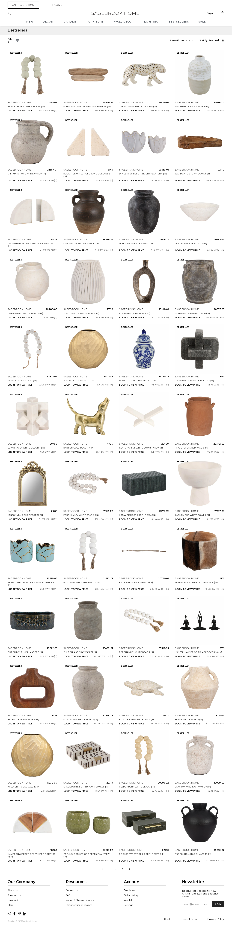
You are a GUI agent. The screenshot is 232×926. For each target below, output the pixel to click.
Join (218, 904)
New (29, 21)
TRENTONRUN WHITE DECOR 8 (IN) (138, 106)
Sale (202, 21)
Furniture (95, 21)
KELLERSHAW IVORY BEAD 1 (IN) (136, 582)
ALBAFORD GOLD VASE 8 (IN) (134, 313)
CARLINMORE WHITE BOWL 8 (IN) (193, 515)
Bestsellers (179, 21)
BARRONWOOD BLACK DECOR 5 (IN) (194, 380)
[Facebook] (14, 913)
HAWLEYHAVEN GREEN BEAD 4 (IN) (26, 106)
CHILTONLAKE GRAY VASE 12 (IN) (80, 652)
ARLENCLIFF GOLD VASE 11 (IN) (79, 380)
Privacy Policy (215, 919)
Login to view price (20, 111)
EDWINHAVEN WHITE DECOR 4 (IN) (26, 448)
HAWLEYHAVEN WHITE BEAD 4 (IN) (81, 582)
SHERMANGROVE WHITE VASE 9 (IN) (27, 174)
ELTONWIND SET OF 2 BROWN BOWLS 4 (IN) (87, 106)
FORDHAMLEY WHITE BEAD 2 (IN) (81, 515)
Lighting (151, 21)
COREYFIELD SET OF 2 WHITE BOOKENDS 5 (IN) (31, 244)
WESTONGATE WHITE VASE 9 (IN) (81, 313)
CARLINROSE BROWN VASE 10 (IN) (81, 243)
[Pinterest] (19, 913)
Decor (48, 21)
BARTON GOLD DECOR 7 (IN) (78, 448)
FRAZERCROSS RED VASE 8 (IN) (191, 448)
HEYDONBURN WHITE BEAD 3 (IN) (137, 787)
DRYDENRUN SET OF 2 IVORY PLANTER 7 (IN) (143, 174)
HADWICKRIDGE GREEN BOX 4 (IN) (137, 515)
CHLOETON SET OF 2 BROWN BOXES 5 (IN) (86, 787)
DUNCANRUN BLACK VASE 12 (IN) (136, 243)
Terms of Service (189, 919)
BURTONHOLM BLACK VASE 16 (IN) (193, 854)
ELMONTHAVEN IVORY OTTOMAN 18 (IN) (196, 582)
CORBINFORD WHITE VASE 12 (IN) (25, 313)
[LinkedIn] (24, 913)
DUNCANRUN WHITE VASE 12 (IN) (80, 719)
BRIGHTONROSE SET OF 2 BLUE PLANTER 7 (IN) (31, 583)
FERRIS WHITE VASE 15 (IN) (189, 719)
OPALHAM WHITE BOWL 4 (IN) (191, 243)
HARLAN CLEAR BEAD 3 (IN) (22, 380)
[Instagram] (9, 913)
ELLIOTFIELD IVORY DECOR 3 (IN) (137, 719)
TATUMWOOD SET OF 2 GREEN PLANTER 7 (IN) (86, 855)
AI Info (167, 919)
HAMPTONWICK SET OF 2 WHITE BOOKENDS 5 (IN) (31, 855)
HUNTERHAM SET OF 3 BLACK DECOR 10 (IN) (198, 652)
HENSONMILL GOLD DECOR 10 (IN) (26, 515)
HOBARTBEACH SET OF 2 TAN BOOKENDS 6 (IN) (86, 175)
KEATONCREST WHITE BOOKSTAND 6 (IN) (141, 448)
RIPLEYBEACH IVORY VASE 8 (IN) (192, 106)
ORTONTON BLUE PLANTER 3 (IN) (26, 652)
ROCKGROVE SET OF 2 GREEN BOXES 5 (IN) (142, 854)
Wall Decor (124, 21)
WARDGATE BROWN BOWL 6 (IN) (193, 174)
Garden (70, 21)
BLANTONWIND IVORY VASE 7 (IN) (193, 787)
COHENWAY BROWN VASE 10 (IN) (192, 313)
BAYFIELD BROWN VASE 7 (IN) (23, 719)
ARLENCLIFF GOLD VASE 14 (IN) (24, 787)
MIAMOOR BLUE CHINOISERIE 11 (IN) (137, 380)
